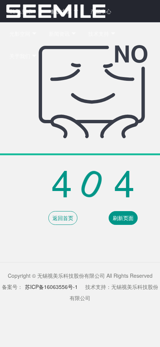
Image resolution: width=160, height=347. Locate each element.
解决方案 (61, 11)
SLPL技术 (20, 11)
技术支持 (98, 33)
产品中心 (100, 11)
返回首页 (62, 218)
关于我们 (19, 56)
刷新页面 (123, 218)
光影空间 (19, 33)
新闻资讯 (59, 33)
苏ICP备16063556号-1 (51, 286)
